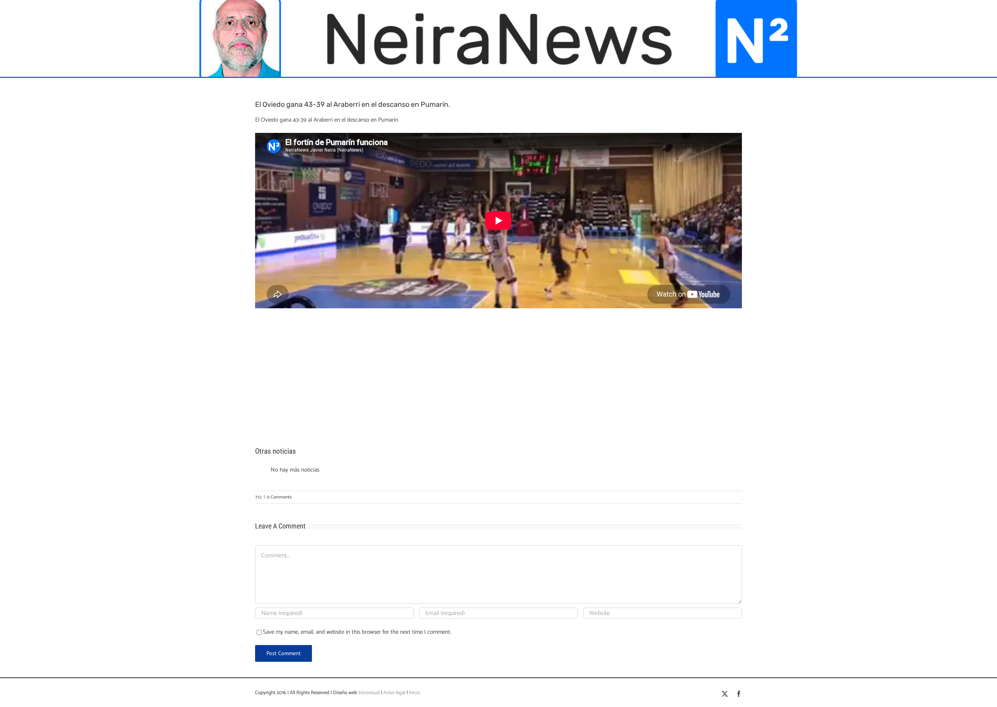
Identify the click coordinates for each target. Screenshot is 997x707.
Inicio (414, 693)
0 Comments (279, 497)
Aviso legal (394, 693)
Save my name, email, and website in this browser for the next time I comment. (357, 632)
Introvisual (368, 693)
